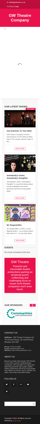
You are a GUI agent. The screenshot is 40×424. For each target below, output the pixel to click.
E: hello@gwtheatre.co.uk (16, 2)
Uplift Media (17, 420)
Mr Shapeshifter (14, 225)
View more (30, 109)
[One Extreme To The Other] (20, 118)
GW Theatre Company (20, 17)
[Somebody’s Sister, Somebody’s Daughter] (20, 163)
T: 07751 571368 (13, 7)
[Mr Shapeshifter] (20, 213)
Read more (20, 148)
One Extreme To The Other (19, 131)
